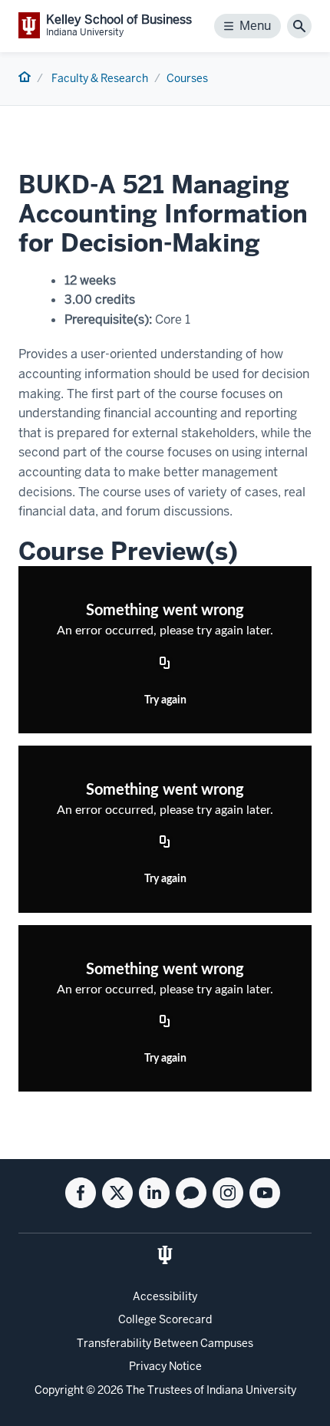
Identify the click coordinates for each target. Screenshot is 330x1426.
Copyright (59, 1390)
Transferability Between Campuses (165, 1343)
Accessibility (165, 1296)
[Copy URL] (165, 663)
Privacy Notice (165, 1366)
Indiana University (251, 1390)
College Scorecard (165, 1319)
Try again (165, 700)
